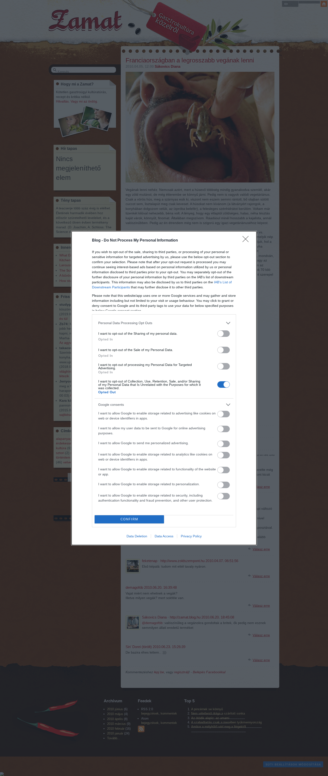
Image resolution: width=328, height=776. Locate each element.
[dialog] (164, 388)
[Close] (247, 240)
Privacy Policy (191, 536)
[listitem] (164, 323)
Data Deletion (137, 536)
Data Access (164, 536)
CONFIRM (129, 519)
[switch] (223, 333)
